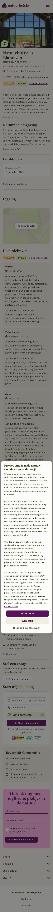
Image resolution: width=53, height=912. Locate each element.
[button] (26, 628)
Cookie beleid (11, 606)
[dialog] (26, 547)
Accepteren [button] (27, 613)
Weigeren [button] (27, 621)
